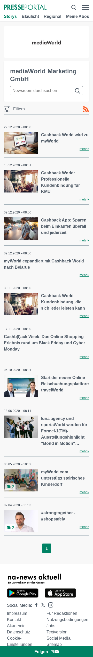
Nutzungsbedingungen (67, 619)
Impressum (17, 613)
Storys (10, 16)
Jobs (51, 626)
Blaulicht (30, 16)
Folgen (41, 651)
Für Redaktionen (62, 613)
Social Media (59, 638)
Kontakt (14, 619)
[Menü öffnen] (85, 7)
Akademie (16, 626)
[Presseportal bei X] (41, 605)
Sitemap (54, 644)
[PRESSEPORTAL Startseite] (25, 7)
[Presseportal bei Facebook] (35, 605)
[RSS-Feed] (85, 109)
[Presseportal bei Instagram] (49, 604)
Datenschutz (18, 632)
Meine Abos (77, 16)
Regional (52, 16)
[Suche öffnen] (73, 7)
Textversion (57, 632)
